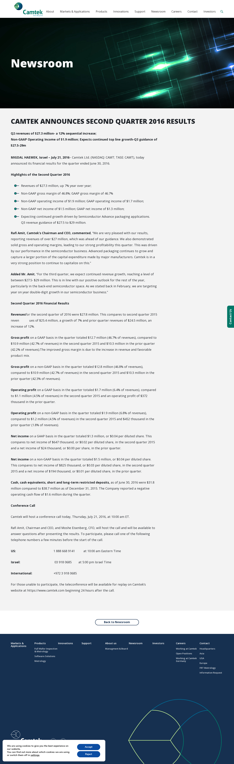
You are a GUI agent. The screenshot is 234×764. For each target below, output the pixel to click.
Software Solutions (44, 656)
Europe (203, 663)
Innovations (121, 11)
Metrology (40, 661)
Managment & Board (116, 648)
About (50, 11)
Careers (176, 11)
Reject (88, 754)
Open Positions (184, 653)
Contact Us (230, 316)
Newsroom (158, 11)
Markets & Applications (75, 11)
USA (202, 658)
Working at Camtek (186, 648)
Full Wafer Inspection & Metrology (45, 650)
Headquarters (207, 648)
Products (101, 11)
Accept (88, 747)
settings (35, 755)
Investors (210, 11)
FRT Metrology (208, 667)
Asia (202, 653)
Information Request (211, 672)
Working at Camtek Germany (186, 659)
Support (140, 11)
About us (110, 643)
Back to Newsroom (117, 622)
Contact (193, 11)
